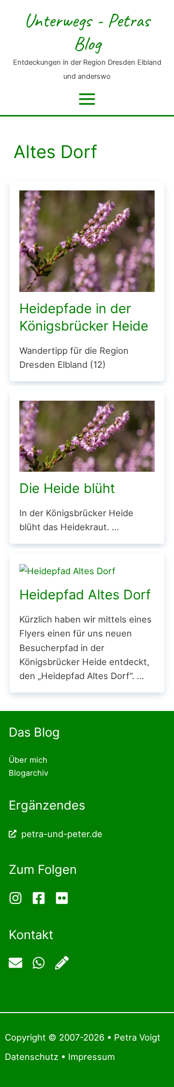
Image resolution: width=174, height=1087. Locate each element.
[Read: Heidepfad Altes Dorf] (67, 570)
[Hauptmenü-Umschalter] (87, 99)
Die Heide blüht (67, 488)
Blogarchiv (28, 773)
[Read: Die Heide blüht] (87, 435)
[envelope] (19, 963)
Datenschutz (31, 1056)
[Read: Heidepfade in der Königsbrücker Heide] (87, 240)
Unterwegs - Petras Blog (87, 32)
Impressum (91, 1056)
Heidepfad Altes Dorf (85, 594)
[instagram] (19, 898)
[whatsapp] (42, 963)
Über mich (28, 760)
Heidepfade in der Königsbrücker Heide (83, 317)
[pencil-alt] (63, 963)
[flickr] (63, 898)
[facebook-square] (42, 898)
